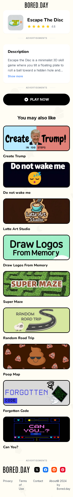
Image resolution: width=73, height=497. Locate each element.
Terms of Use (23, 484)
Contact (38, 481)
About (53, 481)
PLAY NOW (39, 99)
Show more (15, 76)
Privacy (8, 481)
